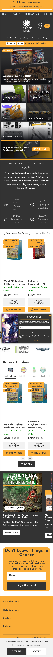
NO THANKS (35, 340)
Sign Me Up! (34, 332)
